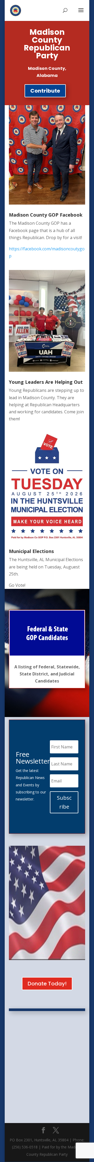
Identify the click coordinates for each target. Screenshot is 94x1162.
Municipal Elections (31, 551)
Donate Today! (47, 983)
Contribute (45, 90)
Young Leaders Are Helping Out (46, 382)
